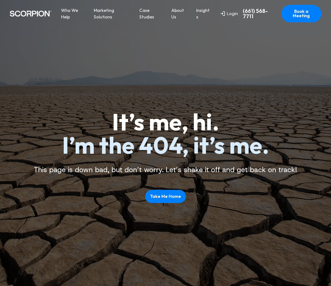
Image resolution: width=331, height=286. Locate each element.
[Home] (30, 13)
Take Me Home (165, 196)
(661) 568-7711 (255, 13)
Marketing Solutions (104, 14)
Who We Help (69, 14)
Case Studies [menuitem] (146, 14)
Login (232, 14)
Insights (203, 14)
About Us (177, 14)
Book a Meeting (301, 13)
